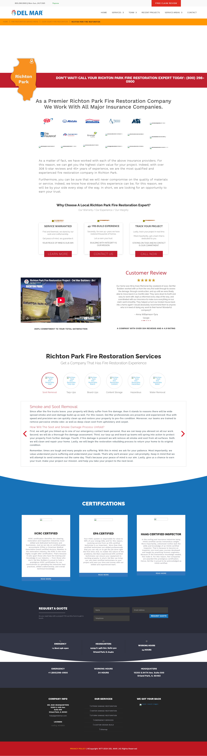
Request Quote (159, 616)
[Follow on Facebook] (185, 3)
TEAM (131, 13)
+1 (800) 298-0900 (60, 648)
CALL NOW (149, 254)
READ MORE (46, 579)
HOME (104, 13)
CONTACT (192, 13)
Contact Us (103, 254)
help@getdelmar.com (58, 716)
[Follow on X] (190, 3)
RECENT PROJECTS (151, 13)
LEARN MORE (58, 254)
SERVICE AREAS (172, 13)
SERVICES (116, 13)
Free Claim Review (166, 3)
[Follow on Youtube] (195, 3)
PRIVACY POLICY (78, 749)
